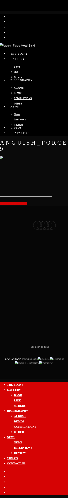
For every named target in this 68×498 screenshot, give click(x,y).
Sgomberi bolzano (40, 347)
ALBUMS (20, 416)
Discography (17, 410)
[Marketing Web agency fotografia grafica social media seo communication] (13, 359)
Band (18, 395)
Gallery (14, 389)
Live (17, 400)
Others (20, 405)
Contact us (16, 463)
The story (15, 384)
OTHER (19, 431)
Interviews (23, 447)
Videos (12, 458)
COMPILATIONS (25, 426)
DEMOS (19, 421)
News (11, 437)
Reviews (20, 452)
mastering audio (30, 359)
